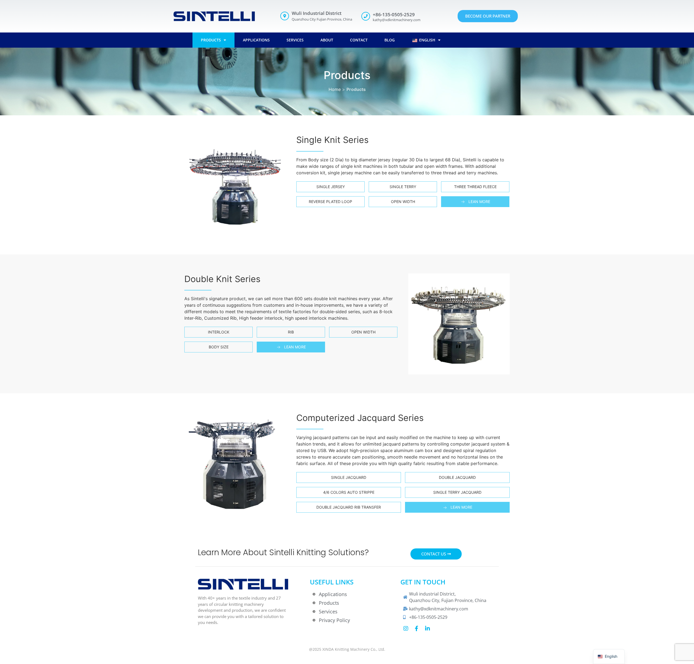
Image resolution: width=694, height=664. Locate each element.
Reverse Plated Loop (330, 201)
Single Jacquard (348, 477)
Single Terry (403, 186)
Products (211, 39)
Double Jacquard (457, 477)
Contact (359, 39)
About (326, 39)
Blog (389, 39)
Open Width (403, 201)
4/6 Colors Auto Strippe (348, 492)
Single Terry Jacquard (457, 492)
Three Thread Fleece (475, 186)
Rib (291, 332)
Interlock (218, 332)
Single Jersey (330, 186)
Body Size (219, 347)
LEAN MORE (479, 201)
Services (295, 39)
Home (335, 89)
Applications (256, 39)
